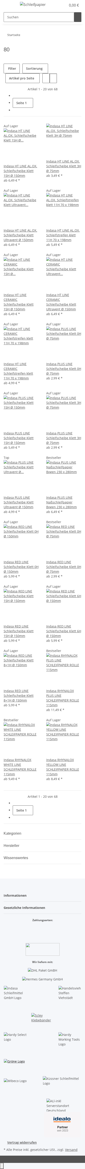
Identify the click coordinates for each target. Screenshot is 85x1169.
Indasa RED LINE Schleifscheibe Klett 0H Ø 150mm (21, 567)
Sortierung (34, 68)
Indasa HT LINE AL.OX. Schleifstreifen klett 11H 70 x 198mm (63, 235)
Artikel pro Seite (21, 78)
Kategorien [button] (13, 833)
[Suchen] (77, 17)
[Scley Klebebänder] (42, 1019)
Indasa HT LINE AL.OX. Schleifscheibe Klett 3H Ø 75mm (63, 166)
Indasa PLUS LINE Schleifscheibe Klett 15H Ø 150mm (19, 438)
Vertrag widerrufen (22, 1142)
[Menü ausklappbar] (9, 5)
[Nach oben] (2, 1166)
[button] (57, 5)
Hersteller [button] (12, 846)
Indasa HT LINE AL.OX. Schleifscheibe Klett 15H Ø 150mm (20, 171)
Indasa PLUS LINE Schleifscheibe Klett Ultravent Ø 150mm (19, 502)
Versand (71, 1149)
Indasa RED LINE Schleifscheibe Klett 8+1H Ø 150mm (19, 695)
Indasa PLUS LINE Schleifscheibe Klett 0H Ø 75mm (63, 369)
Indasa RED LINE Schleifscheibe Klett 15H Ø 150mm (19, 631)
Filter (11, 68)
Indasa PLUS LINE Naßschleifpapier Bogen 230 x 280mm (61, 502)
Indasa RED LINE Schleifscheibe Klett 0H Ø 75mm (63, 567)
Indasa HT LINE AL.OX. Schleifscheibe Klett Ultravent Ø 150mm (20, 235)
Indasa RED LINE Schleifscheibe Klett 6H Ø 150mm (63, 631)
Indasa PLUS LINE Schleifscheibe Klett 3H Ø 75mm (63, 438)
